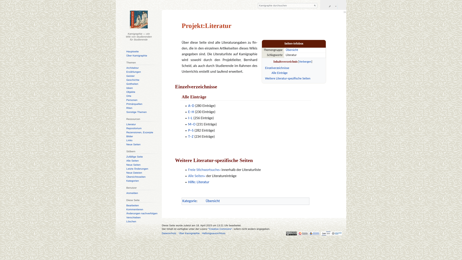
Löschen (131, 221)
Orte (128, 95)
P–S (191, 131)
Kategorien (132, 180)
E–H (191, 112)
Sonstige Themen (136, 112)
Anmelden (132, 193)
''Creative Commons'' (220, 229)
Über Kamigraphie (136, 55)
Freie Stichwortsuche (203, 170)
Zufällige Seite (134, 156)
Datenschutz (169, 233)
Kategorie (189, 201)
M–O (192, 124)
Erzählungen (133, 71)
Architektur (132, 67)
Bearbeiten (132, 205)
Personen (131, 100)
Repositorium (134, 128)
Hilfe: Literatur (198, 182)
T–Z (190, 137)
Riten (129, 108)
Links (129, 140)
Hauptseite (132, 51)
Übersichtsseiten (136, 176)
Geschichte (132, 79)
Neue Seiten (133, 144)
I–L (190, 118)
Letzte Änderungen (137, 168)
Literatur (131, 124)
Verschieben (133, 217)
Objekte (130, 92)
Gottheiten (132, 83)
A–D (191, 106)
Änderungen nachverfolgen (141, 213)
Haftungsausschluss (213, 233)
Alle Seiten (196, 176)
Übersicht (292, 50)
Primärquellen (134, 104)
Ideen (129, 88)
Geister (130, 76)
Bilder (129, 136)
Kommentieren (134, 209)
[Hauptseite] (138, 19)
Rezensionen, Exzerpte (139, 132)
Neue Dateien (134, 172)
